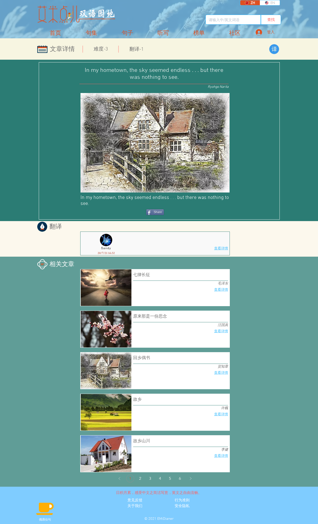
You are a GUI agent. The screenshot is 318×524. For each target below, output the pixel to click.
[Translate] (274, 49)
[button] (235, 33)
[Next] (191, 478)
